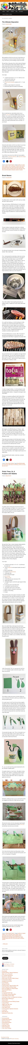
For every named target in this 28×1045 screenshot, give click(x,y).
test (23, 464)
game (14, 934)
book (24, 164)
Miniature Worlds (5, 984)
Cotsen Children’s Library (7, 14)
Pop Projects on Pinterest (9, 964)
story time (11, 938)
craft (9, 166)
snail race (8, 114)
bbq (18, 463)
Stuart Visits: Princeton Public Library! (10, 978)
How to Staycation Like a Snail (8, 167)
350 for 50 (4, 991)
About (8, 11)
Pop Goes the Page (5, 1037)
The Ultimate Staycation (10, 22)
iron (14, 464)
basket (24, 933)
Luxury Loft (4, 1010)
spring (7, 938)
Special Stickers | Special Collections (10, 972)
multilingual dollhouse (12, 156)
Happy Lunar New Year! (7, 1004)
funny (7, 464)
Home (3, 11)
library (5, 168)
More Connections (6, 1021)
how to (23, 166)
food (5, 464)
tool (4, 465)
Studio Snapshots (6, 1026)
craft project (13, 166)
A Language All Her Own (7, 992)
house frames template (9, 82)
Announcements (5, 1018)
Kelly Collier (21, 167)
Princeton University (22, 1034)
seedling (3, 938)
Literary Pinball (5, 1003)
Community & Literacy (6, 979)
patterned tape (13, 571)
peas (14, 937)
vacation (21, 169)
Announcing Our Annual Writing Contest (10, 1001)
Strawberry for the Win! (7, 981)
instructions (16, 167)
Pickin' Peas (17, 937)
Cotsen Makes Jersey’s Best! (8, 995)
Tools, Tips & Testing (10, 463)
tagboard (9, 567)
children (6, 166)
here (15, 926)
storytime (13, 169)
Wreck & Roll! (5, 1000)
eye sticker (7, 576)
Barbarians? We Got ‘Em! (7, 1013)
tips (3, 465)
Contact (12, 11)
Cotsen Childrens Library (9, 965)
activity (19, 164)
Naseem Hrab (13, 168)
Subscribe (5, 958)
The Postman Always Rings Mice (9, 994)
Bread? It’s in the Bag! (6, 976)
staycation (20, 168)
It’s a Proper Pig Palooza (7, 975)
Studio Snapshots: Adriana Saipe (9, 987)
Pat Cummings (10, 937)
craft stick (22, 824)
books (3, 166)
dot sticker (9, 577)
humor (12, 464)
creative (17, 166)
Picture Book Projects (10, 164)
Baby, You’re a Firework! (7, 974)
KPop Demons (5, 1011)
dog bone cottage (22, 156)
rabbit (21, 937)
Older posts (5, 943)
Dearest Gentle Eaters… (7, 990)
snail (17, 168)
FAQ (16, 11)
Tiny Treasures (5, 982)
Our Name (21, 11)
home (20, 166)
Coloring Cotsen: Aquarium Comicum (10, 1008)
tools (7, 465)
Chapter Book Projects (7, 1019)
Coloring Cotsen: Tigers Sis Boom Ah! (10, 985)
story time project (7, 169)
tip (24, 464)
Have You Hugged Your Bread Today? (10, 988)
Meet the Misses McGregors (8, 998)
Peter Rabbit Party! (6, 1007)
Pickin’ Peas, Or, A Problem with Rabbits (9, 472)
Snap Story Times (6, 1025)
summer (17, 169)
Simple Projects (5, 1023)
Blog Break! (4, 971)
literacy (8, 168)
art (21, 164)
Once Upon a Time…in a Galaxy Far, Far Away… (12, 997)
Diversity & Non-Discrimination (14, 1043)
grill (9, 464)
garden (17, 934)
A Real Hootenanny (6, 1005)
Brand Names (6, 175)
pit (12, 158)
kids (3, 168)
